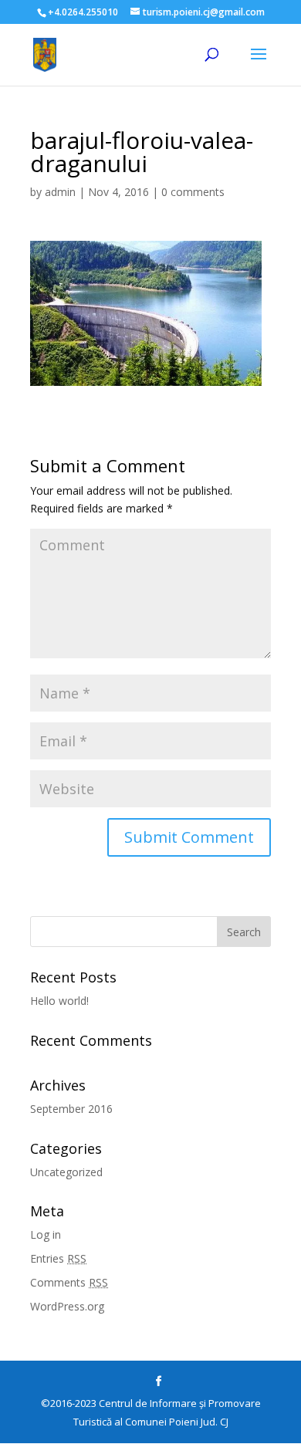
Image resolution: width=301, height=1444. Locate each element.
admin (60, 191)
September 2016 (71, 1108)
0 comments (193, 191)
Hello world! (59, 1000)
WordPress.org (67, 1306)
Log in (45, 1234)
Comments (69, 1282)
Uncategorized (66, 1172)
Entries (58, 1258)
